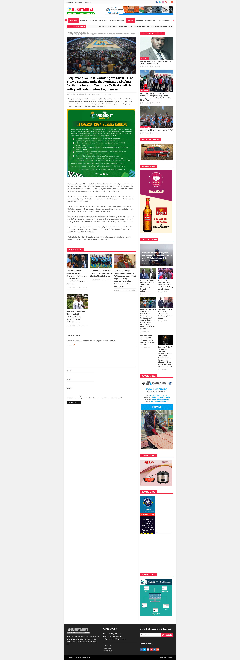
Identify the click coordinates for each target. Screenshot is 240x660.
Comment (71, 345)
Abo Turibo (78, 2)
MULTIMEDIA (164, 20)
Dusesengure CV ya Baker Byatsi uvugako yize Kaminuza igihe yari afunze (165, 313)
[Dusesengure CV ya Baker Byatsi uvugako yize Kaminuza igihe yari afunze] (165, 302)
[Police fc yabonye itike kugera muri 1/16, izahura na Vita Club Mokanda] (101, 261)
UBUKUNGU (103, 20)
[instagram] (169, 2)
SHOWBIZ (139, 20)
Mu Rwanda (108, 94)
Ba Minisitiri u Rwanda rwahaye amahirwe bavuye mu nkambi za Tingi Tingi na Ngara (165, 284)
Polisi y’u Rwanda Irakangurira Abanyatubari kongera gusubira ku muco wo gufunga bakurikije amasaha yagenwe (157, 257)
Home (66, 20)
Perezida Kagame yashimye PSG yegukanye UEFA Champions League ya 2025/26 (147, 340)
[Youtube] (166, 2)
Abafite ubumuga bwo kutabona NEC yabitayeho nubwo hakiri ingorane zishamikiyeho (76, 316)
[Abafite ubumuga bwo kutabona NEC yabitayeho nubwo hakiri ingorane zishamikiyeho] (77, 301)
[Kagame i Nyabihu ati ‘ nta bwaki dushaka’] (156, 117)
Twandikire (87, 2)
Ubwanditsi (72, 94)
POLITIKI (83, 20)
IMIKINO (130, 20)
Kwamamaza (108, 651)
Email (69, 379)
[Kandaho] (139, 10)
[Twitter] (160, 2)
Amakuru (94, 94)
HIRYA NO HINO (151, 20)
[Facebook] (157, 2)
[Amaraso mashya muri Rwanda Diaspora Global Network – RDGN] (156, 48)
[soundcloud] (172, 2)
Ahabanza (70, 2)
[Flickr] (163, 2)
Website (69, 388)
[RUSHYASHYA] (81, 10)
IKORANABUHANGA (117, 20)
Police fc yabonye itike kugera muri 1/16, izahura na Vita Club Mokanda (101, 273)
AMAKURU (73, 20)
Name (69, 370)
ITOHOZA (93, 20)
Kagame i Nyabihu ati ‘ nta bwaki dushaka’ (156, 130)
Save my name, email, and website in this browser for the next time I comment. (94, 398)
